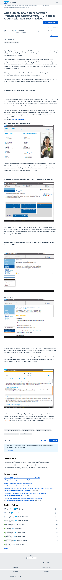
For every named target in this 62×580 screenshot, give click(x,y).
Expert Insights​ (29, 465)
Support (46, 571)
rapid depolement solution (28, 430)
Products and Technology (18, 5)
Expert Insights (19, 465)
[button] (51, 35)
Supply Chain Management (31, 5)
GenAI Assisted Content (42, 465)
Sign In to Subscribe (50, 22)
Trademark (15, 571)
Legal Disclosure (46, 567)
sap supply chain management (11, 433)
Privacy (15, 562)
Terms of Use (46, 562)
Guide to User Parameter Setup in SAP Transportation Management (23, 498)
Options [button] (44, 25)
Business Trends (8, 462)
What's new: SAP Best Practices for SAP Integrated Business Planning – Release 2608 (28, 488)
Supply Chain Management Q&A (14, 495)
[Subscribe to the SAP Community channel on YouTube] (32, 558)
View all (6, 548)
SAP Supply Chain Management (12, 42)
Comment (10, 450)
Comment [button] (54, 440)
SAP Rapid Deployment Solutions (43, 430)
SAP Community (7, 5)
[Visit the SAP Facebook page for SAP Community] (26, 558)
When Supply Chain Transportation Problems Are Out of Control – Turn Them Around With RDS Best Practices (29, 16)
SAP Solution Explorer (19, 119)
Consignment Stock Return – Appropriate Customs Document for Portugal (25, 493)
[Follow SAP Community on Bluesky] (29, 558)
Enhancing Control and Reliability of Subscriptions (18, 483)
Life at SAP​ (31, 467)
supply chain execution (26, 433)
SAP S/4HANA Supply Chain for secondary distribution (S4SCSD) (22, 478)
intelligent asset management (11, 467)
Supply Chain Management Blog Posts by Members (19, 500)
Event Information (44, 462)
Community (13, 2)
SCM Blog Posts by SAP (44, 5)
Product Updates (41, 467)
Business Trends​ (20, 462)
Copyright (15, 567)
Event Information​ (9, 465)
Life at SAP (23, 467)
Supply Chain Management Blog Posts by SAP (18, 480)
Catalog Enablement (32, 462)
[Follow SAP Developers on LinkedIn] (35, 558)
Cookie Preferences (15, 576)
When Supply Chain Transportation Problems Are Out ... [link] (17, 7)
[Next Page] (32, 470)
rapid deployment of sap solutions (12, 430)
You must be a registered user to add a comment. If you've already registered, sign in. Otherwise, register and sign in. (30, 446)
